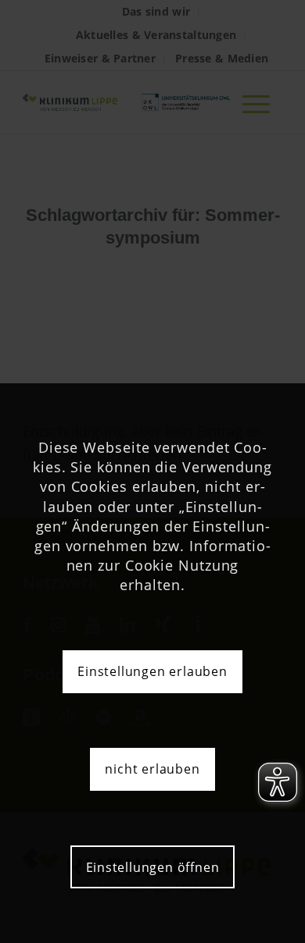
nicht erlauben (152, 769)
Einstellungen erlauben (152, 671)
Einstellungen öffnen (153, 867)
